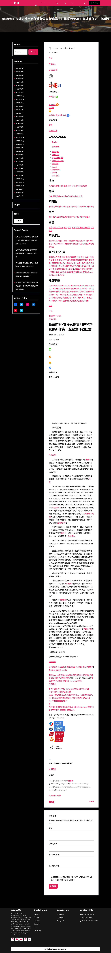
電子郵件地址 (54, 855)
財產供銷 (62, 272)
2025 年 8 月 (20, 110)
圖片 (81, 186)
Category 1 (60, 914)
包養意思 (52, 64)
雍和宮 (51, 247)
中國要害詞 (89, 207)
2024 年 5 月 (20, 161)
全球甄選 (69, 272)
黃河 (73, 227)
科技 (65, 196)
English (55, 142)
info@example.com (88, 914)
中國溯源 (89, 269)
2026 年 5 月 (20, 78)
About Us (37, 914)
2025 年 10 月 (20, 103)
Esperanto (56, 170)
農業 (80, 196)
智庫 (60, 207)
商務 (59, 257)
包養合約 (52, 455)
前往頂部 (52, 769)
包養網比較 (53, 131)
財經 (50, 196)
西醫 (81, 217)
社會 (69, 186)
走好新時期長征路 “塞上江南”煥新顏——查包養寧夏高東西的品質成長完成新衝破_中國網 (27, 240)
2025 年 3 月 (20, 127)
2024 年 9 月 (20, 148)
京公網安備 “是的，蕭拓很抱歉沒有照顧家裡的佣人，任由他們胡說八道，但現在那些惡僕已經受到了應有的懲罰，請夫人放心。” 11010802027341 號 (71, 698)
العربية (54, 167)
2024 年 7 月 (19, 155)
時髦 (62, 217)
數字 (64, 260)
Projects (36, 921)
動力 (73, 196)
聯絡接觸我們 (88, 667)
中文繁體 (55, 176)
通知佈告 (52, 670)
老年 (50, 230)
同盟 (88, 227)
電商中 (64, 269)
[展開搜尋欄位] (85, 3)
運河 (77, 227)
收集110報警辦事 (82, 675)
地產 (77, 196)
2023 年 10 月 (20, 186)
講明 (57, 670)
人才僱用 (79, 667)
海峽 (76, 292)
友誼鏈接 (63, 670)
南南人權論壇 (72, 244)
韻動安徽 (65, 292)
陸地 (65, 227)
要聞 (57, 186)
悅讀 (70, 217)
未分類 (51, 802)
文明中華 (59, 286)
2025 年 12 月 (20, 96)
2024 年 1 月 (19, 175)
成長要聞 (52, 319)
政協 (73, 186)
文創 (54, 217)
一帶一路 (59, 227)
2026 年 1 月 (19, 92)
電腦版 (55, 754)
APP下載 (54, 758)
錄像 (85, 186)
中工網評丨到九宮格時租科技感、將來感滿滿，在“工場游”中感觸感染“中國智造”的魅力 (27, 286)
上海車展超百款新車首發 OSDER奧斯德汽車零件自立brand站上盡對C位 (26, 253)
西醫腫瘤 (77, 272)
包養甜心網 (62, 115)
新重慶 (58, 292)
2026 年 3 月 (20, 85)
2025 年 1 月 (19, 134)
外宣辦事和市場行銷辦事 (65, 667)
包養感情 (62, 600)
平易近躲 (75, 217)
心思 (92, 227)
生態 (78, 257)
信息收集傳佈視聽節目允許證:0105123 (64, 707)
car (61, 196)
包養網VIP (61, 523)
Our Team (37, 917)
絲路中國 (52, 286)
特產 (52, 269)
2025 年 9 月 (20, 106)
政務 (77, 186)
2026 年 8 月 (20, 68)
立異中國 (83, 289)
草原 (69, 227)
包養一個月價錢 (55, 796)
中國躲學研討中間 (60, 244)
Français (55, 151)
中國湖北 (66, 286)
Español (55, 164)
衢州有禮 (70, 289)
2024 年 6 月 (20, 158)
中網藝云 (86, 217)
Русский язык (58, 161)
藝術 (58, 217)
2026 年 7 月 (19, 72)
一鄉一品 (90, 289)
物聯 (63, 257)
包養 (50, 58)
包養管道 (52, 97)
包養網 (51, 108)
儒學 (86, 257)
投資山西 (85, 301)
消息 (50, 186)
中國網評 (81, 207)
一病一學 (57, 295)
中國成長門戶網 (55, 316)
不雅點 (51, 207)
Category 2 (60, 917)
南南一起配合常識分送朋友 (73, 241)
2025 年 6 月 (20, 116)
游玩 (66, 217)
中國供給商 (53, 257)
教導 (71, 257)
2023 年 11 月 (20, 182)
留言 (51, 828)
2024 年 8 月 (20, 151)
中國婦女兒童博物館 (86, 244)
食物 (60, 260)
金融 (54, 196)
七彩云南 (56, 289)
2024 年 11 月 (20, 141)
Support (36, 924)
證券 (58, 196)
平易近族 (84, 272)
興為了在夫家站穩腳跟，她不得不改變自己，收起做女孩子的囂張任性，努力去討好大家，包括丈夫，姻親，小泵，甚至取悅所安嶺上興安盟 (70, 298)
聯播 (68, 260)
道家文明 (84, 260)
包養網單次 (56, 508)
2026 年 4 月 (20, 82)
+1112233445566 (87, 917)
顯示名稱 (53, 844)
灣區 (81, 227)
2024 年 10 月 (20, 144)
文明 (50, 217)
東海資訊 (79, 286)
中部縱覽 (86, 286)
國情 (50, 227)
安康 (52, 260)
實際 (56, 207)
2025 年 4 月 (20, 123)
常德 (87, 292)
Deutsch (55, 155)
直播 (54, 186)
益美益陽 (82, 292)
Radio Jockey (49, 949)
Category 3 (60, 921)
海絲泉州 (52, 292)
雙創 (82, 257)
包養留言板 (53, 70)
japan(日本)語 (57, 158)
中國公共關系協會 (56, 241)
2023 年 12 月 (20, 179)
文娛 (90, 257)
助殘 (54, 227)
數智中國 (53, 275)
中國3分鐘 (66, 207)
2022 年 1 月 (19, 196)
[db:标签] (18, 221)
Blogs (35, 927)
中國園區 (58, 269)
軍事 (65, 186)
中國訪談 (74, 207)
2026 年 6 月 (20, 75)
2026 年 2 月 (20, 89)
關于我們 (52, 667)
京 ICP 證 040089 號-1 (57, 689)
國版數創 (77, 260)
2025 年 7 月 (19, 113)
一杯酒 (15, 3)
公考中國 (60, 275)
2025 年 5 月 (20, 120)
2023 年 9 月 (20, 189)
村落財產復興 (54, 272)
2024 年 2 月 (20, 172)
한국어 (54, 173)
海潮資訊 (63, 289)
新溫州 (76, 289)
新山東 (73, 286)
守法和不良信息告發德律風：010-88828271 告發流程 (71, 681)
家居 (56, 263)
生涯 (56, 260)
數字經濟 (81, 269)
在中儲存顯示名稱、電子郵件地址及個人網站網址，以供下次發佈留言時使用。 (71, 878)
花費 (69, 196)
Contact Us (94, 3)
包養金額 (52, 661)
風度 (72, 260)
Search (33, 52)
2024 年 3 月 (20, 168)
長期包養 (55, 147)
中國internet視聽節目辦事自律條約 (62, 675)
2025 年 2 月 (20, 130)
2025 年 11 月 (20, 99)
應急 (67, 257)
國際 (61, 186)
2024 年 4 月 (20, 165)
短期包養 (52, 104)
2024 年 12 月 (20, 137)
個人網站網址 (54, 866)
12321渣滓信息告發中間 (59, 678)
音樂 (90, 260)
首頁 (50, 311)
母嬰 (76, 269)
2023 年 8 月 (20, 193)
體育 (74, 257)
